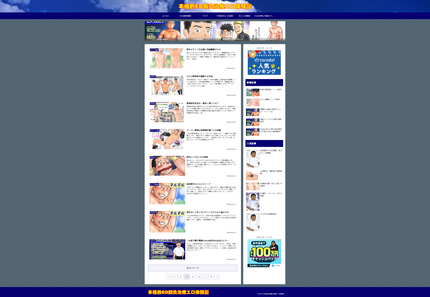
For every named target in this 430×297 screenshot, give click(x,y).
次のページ (193, 268)
